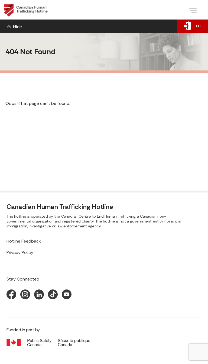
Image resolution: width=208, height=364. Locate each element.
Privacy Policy (19, 252)
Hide (17, 26)
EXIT (197, 26)
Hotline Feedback (23, 241)
